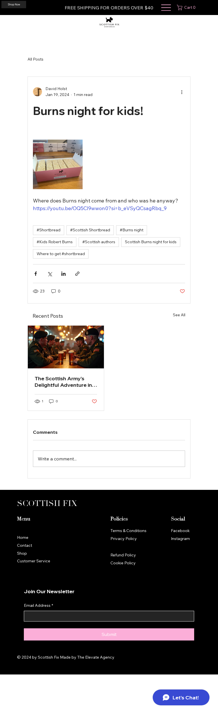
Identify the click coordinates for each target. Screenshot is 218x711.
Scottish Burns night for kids (151, 241)
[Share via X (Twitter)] (49, 273)
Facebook (180, 530)
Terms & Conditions (128, 530)
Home (22, 537)
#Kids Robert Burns (55, 241)
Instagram (180, 538)
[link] (187, 7)
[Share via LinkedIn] (63, 273)
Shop (22, 553)
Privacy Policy (123, 538)
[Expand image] (58, 164)
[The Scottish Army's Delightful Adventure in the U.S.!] (66, 347)
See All (179, 314)
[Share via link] (77, 273)
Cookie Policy (123, 562)
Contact (24, 545)
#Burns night (131, 229)
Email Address (38, 605)
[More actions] (181, 91)
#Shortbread (48, 229)
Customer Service (33, 560)
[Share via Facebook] (35, 273)
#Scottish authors (98, 241)
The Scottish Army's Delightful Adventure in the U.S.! (63, 381)
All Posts (35, 59)
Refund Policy (123, 555)
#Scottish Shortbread (90, 229)
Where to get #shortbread (61, 253)
